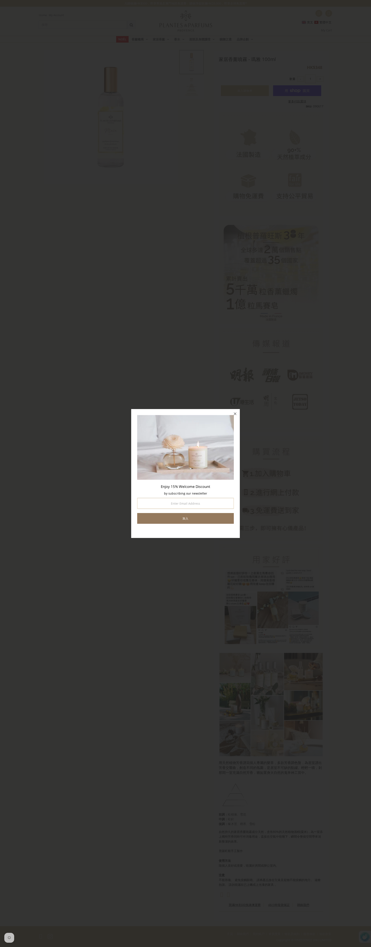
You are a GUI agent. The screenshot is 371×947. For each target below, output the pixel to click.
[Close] (235, 414)
